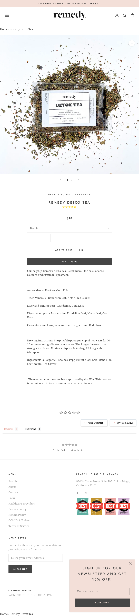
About (12, 486)
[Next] (78, 179)
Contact (13, 492)
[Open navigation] (7, 15)
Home (4, 29)
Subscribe (102, 602)
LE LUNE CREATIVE (39, 595)
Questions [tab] (30, 429)
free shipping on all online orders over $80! (69, 3)
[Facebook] (77, 493)
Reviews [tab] (8, 429)
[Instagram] (85, 493)
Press (11, 498)
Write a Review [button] (125, 422)
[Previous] (60, 179)
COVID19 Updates (19, 520)
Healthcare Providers (21, 503)
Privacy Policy (17, 509)
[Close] (130, 563)
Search (12, 481)
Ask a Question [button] (96, 422)
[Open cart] (132, 15)
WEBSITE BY (16, 595)
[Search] (124, 15)
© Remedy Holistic (20, 590)
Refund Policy (17, 514)
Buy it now (69, 261)
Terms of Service (18, 526)
